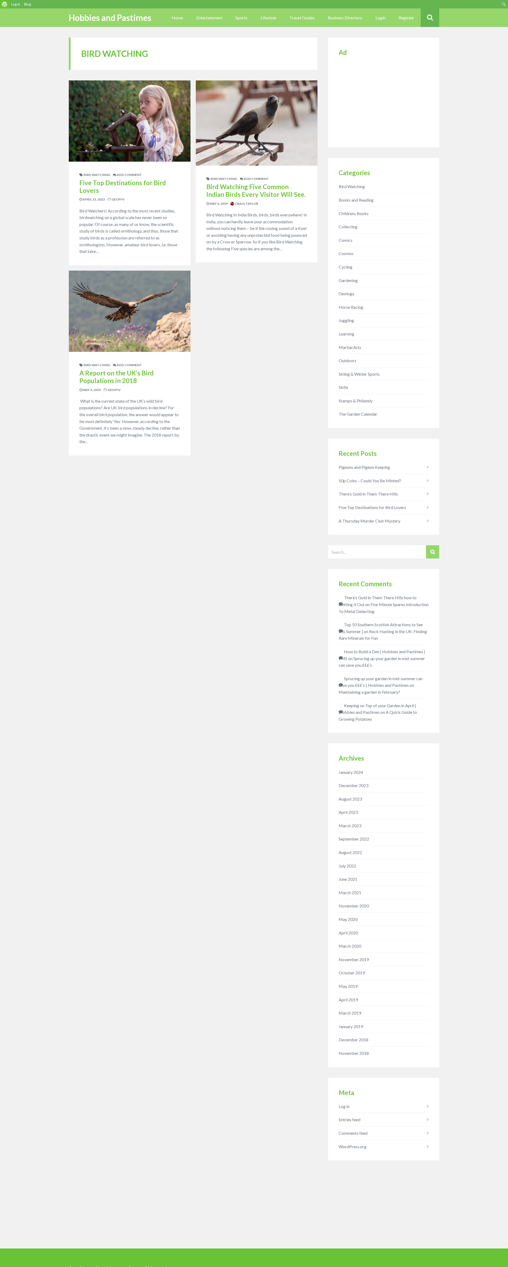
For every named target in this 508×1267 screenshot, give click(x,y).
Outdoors (347, 360)
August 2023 (350, 798)
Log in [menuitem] (15, 4)
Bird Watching (97, 175)
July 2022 (347, 865)
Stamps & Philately (356, 400)
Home (177, 17)
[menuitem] (4, 4)
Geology (346, 293)
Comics (345, 240)
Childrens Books (354, 213)
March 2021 (350, 892)
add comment (129, 175)
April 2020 (348, 932)
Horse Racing (351, 307)
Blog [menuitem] (27, 4)
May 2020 (348, 919)
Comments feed (353, 1133)
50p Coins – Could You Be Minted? (370, 480)
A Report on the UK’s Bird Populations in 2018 (116, 376)
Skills (343, 387)
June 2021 (348, 879)
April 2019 (348, 999)
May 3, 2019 (91, 390)
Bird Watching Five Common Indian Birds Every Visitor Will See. (256, 190)
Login (380, 17)
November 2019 (354, 959)
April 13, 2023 (93, 199)
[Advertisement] (384, 100)
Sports (241, 17)
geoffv (118, 199)
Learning (346, 333)
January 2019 (351, 1026)
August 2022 (350, 852)
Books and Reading (356, 199)
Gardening (348, 280)
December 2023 (353, 785)
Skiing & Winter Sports (359, 373)
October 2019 (352, 972)
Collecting (348, 226)
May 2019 (348, 986)
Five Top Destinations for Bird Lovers (122, 186)
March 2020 (350, 945)
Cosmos (346, 253)
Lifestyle (268, 17)
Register (406, 17)
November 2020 (354, 905)
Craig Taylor (246, 204)
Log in (344, 1106)
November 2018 (354, 1053)
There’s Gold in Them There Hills (368, 493)
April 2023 (348, 812)
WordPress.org (352, 1146)
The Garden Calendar (358, 413)
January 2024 (351, 772)
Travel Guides (302, 17)
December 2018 (353, 1039)
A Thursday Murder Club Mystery (369, 520)
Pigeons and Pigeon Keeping (364, 467)
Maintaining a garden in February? (369, 691)
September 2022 (354, 838)
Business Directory (345, 17)
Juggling (346, 320)
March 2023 (350, 825)
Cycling (345, 266)
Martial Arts (350, 347)
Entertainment (209, 17)
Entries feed (349, 1119)
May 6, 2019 (218, 204)
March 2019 (350, 1012)
